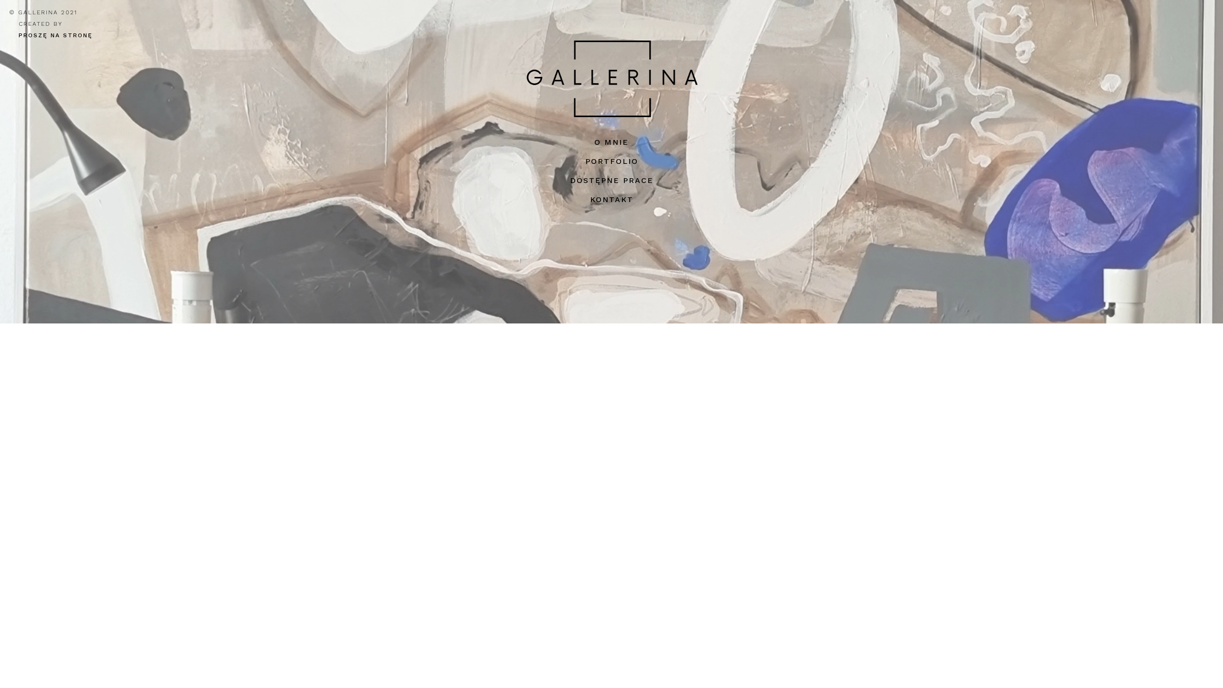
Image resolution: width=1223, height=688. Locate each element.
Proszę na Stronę (56, 35)
